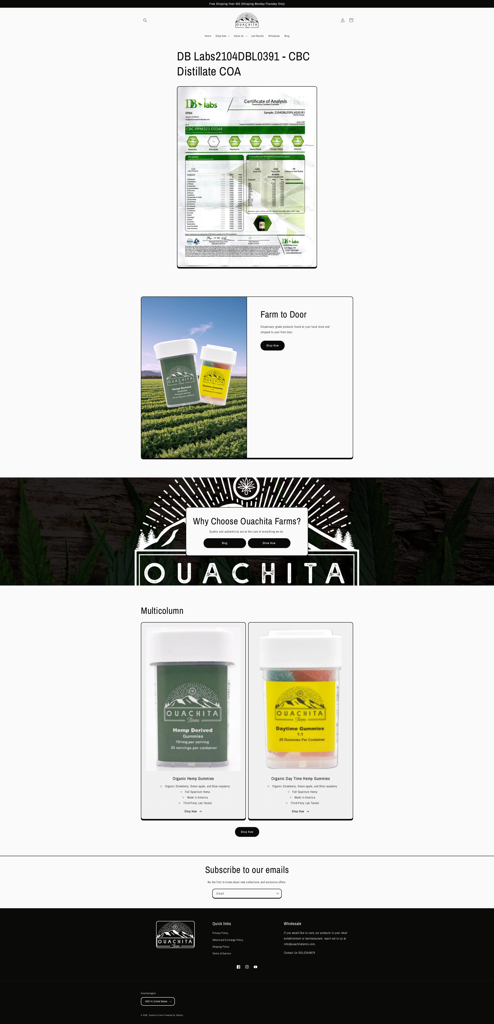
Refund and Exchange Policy (227, 940)
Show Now (269, 543)
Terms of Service (221, 953)
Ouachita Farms (156, 1015)
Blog (225, 543)
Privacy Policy (220, 933)
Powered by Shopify (174, 1015)
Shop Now (272, 345)
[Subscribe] (277, 893)
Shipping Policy (220, 946)
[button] (145, 20)
